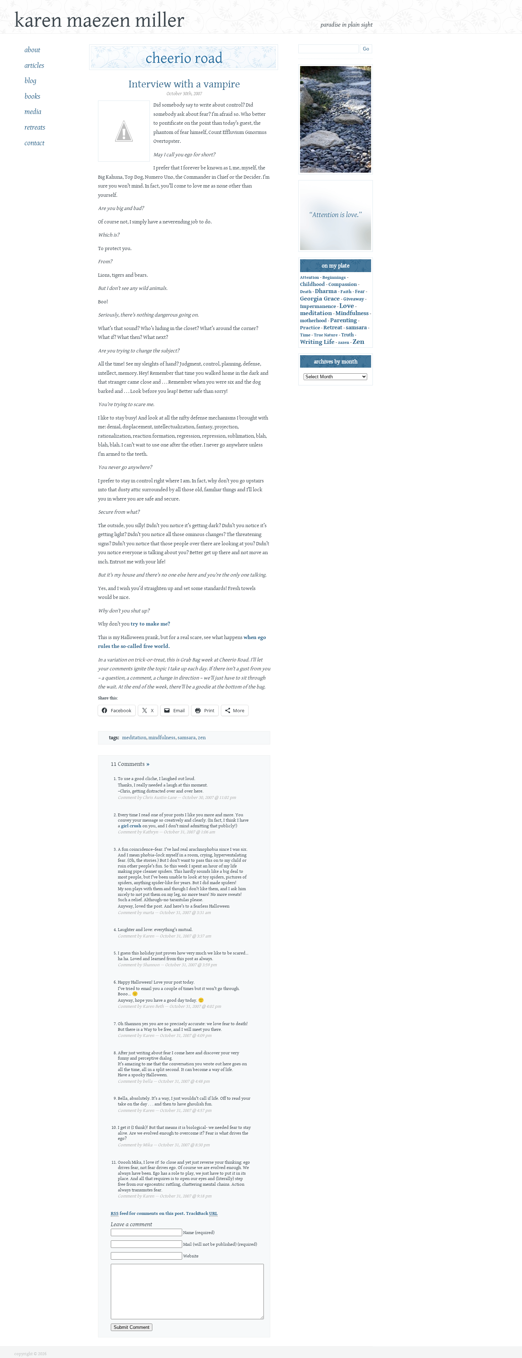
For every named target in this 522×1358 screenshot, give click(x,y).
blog (30, 81)
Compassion (342, 284)
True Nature (326, 335)
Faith (346, 291)
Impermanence (318, 306)
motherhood (313, 321)
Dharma (326, 291)
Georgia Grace (320, 298)
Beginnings (334, 277)
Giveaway (353, 299)
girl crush (131, 826)
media (33, 112)
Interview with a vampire (184, 84)
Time (305, 334)
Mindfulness (161, 738)
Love (346, 306)
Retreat (332, 327)
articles (34, 65)
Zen (202, 738)
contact (34, 143)
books (32, 96)
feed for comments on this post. (148, 1213)
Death (305, 292)
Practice (310, 328)
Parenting (343, 320)
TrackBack (202, 1213)
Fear (360, 291)
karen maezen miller (99, 20)
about (32, 50)
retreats (35, 127)
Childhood (312, 284)
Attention (309, 277)
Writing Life (317, 342)
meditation (134, 738)
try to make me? (150, 624)
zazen (343, 342)
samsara (187, 738)
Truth (347, 335)
